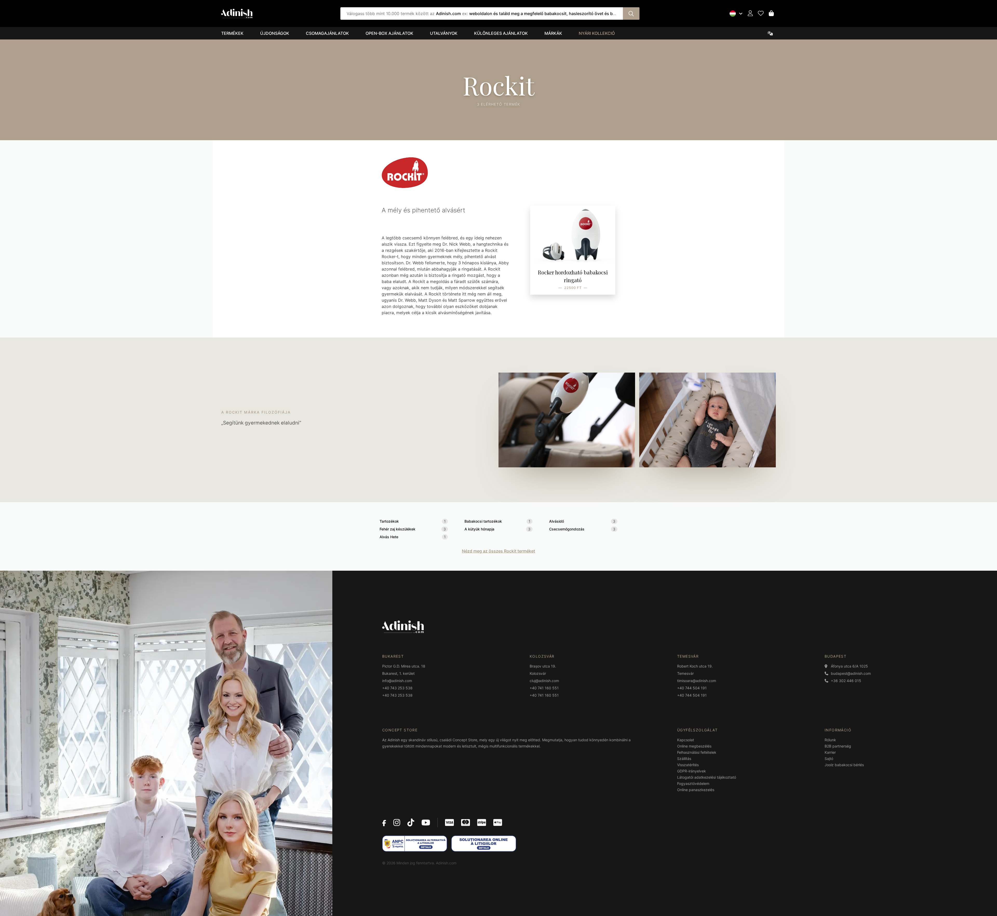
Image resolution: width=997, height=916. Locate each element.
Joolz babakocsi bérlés (844, 765)
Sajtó (829, 758)
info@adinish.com (397, 680)
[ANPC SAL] (414, 844)
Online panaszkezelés (695, 789)
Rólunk (830, 740)
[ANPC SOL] (483, 844)
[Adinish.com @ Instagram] (396, 822)
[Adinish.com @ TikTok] (410, 822)
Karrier (830, 752)
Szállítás (684, 758)
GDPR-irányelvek (691, 771)
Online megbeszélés (694, 746)
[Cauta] (631, 13)
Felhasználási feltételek (696, 752)
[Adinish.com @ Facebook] (384, 822)
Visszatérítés (688, 765)
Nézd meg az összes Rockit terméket (498, 551)
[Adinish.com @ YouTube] (425, 822)
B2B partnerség (838, 746)
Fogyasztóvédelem (693, 783)
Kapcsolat (685, 740)
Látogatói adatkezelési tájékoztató (706, 777)
